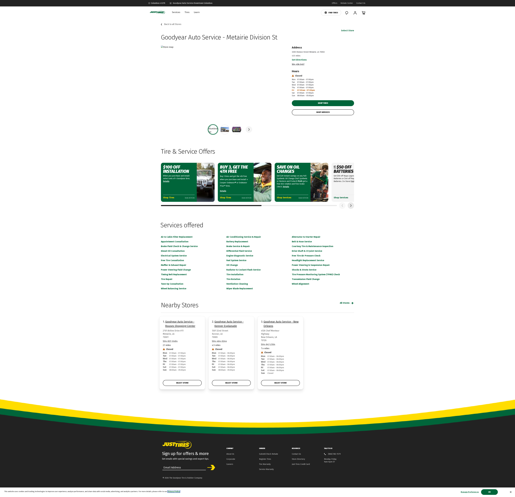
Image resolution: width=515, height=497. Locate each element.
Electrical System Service (174, 255)
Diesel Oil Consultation (173, 251)
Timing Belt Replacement (174, 274)
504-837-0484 (170, 341)
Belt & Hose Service (302, 241)
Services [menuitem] (176, 12)
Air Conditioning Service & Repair (243, 237)
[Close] (511, 492)
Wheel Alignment (300, 284)
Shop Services (323, 112)
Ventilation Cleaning (237, 284)
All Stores (345, 303)
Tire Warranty (265, 464)
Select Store (347, 30)
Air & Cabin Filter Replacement (176, 237)
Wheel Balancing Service (173, 288)
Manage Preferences (470, 492)
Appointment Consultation (174, 241)
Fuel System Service (236, 260)
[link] (191, 3)
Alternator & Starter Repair (306, 237)
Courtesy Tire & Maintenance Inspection (312, 246)
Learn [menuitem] (197, 12)
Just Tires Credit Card (301, 464)
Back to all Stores (172, 24)
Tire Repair (166, 279)
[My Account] (355, 13)
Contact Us (296, 454)
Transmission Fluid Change (306, 279)
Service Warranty (266, 469)
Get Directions (299, 60)
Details (166, 181)
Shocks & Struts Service (304, 269)
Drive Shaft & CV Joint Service (307, 251)
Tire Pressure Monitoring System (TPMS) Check (316, 274)
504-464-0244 (219, 341)
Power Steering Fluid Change (176, 269)
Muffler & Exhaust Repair (173, 265)
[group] (213, 129)
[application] (351, 205)
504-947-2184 (268, 344)
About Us (230, 454)
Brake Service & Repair (238, 246)
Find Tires (333, 13)
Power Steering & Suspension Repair (311, 265)
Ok (489, 492)
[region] (257, 492)
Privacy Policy (174, 491)
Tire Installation (234, 274)
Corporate (230, 459)
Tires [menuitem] (187, 12)
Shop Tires (323, 103)
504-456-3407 (298, 64)
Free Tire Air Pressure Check (306, 255)
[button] (249, 129)
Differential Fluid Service (239, 251)
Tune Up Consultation (172, 284)
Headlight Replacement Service (308, 260)
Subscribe (210, 467)
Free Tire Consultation (172, 260)
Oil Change (232, 265)
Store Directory (298, 459)
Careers (229, 464)
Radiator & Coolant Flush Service (243, 269)
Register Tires (265, 459)
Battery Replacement (237, 241)
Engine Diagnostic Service (239, 255)
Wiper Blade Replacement (239, 288)
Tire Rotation (233, 279)
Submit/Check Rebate (268, 454)
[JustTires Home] (156, 12)
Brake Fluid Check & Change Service (179, 246)
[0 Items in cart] (363, 13)
